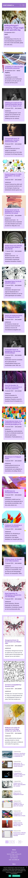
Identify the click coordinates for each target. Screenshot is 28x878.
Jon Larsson (18, 108)
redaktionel (8, 111)
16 (19, 841)
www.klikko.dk (15, 859)
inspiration (7, 37)
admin (6, 34)
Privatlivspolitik (16, 875)
